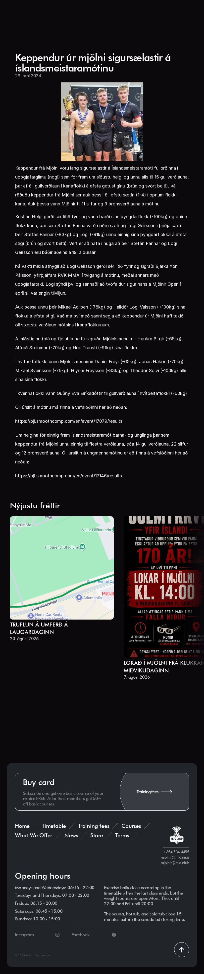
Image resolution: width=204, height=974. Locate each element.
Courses (131, 826)
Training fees (93, 826)
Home (22, 826)
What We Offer (33, 835)
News (71, 835)
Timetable (54, 826)
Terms (122, 835)
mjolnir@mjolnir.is (175, 857)
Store (96, 835)
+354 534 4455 (176, 852)
